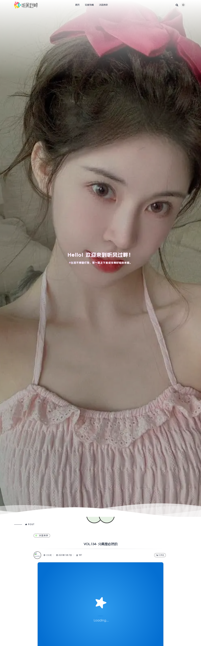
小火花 (49, 555)
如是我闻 (89, 5)
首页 (77, 5)
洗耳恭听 (103, 5)
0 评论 (161, 555)
